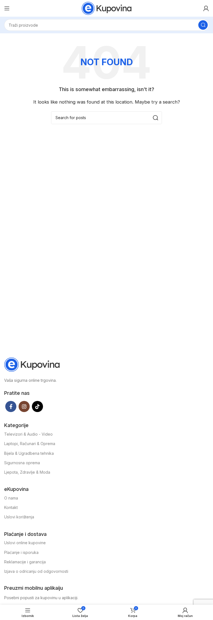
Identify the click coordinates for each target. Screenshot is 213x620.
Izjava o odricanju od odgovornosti (36, 571)
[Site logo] (106, 8)
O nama (11, 498)
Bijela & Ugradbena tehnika (29, 453)
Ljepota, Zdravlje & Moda (27, 472)
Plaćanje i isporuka (21, 552)
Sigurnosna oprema (22, 462)
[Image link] (32, 364)
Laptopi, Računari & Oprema (29, 443)
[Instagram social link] (24, 406)
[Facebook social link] (10, 406)
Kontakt (11, 507)
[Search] (203, 25)
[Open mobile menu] (6, 8)
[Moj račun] (206, 8)
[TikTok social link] (37, 406)
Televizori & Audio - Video (28, 434)
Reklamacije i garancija (25, 561)
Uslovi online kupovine (25, 542)
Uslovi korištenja (19, 516)
